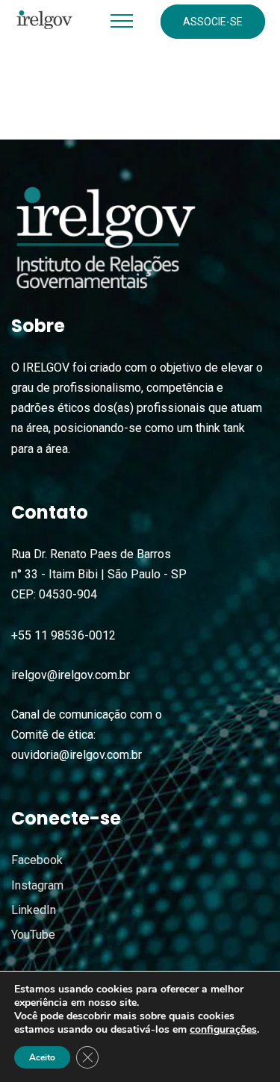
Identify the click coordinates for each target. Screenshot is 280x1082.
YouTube (33, 935)
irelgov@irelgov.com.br (70, 675)
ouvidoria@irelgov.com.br (76, 755)
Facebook (37, 860)
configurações (223, 1029)
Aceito (42, 1057)
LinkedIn (33, 910)
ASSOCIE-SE (213, 22)
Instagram (37, 885)
